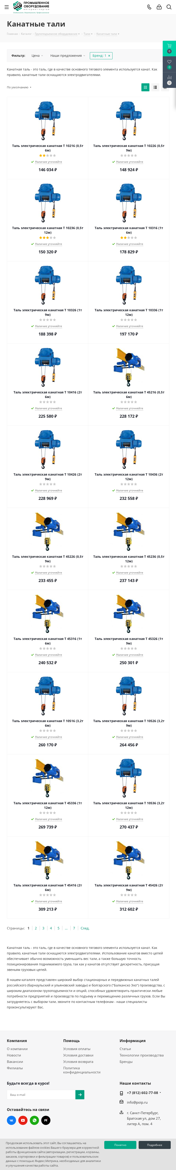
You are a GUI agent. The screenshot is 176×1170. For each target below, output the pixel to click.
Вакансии (15, 1061)
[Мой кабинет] (159, 7)
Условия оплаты (77, 1048)
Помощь (71, 1040)
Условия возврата (78, 1061)
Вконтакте (11, 1120)
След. (85, 928)
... (66, 928)
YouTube (23, 1120)
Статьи (125, 1048)
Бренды (126, 1061)
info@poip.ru (137, 1102)
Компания (17, 1040)
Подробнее (154, 1145)
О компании (17, 1048)
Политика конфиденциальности (82, 1070)
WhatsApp (34, 1120)
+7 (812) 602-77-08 (142, 1092)
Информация (133, 1040)
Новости (14, 1055)
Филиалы (15, 1068)
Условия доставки (78, 1055)
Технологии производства (142, 1055)
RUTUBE (45, 1120)
